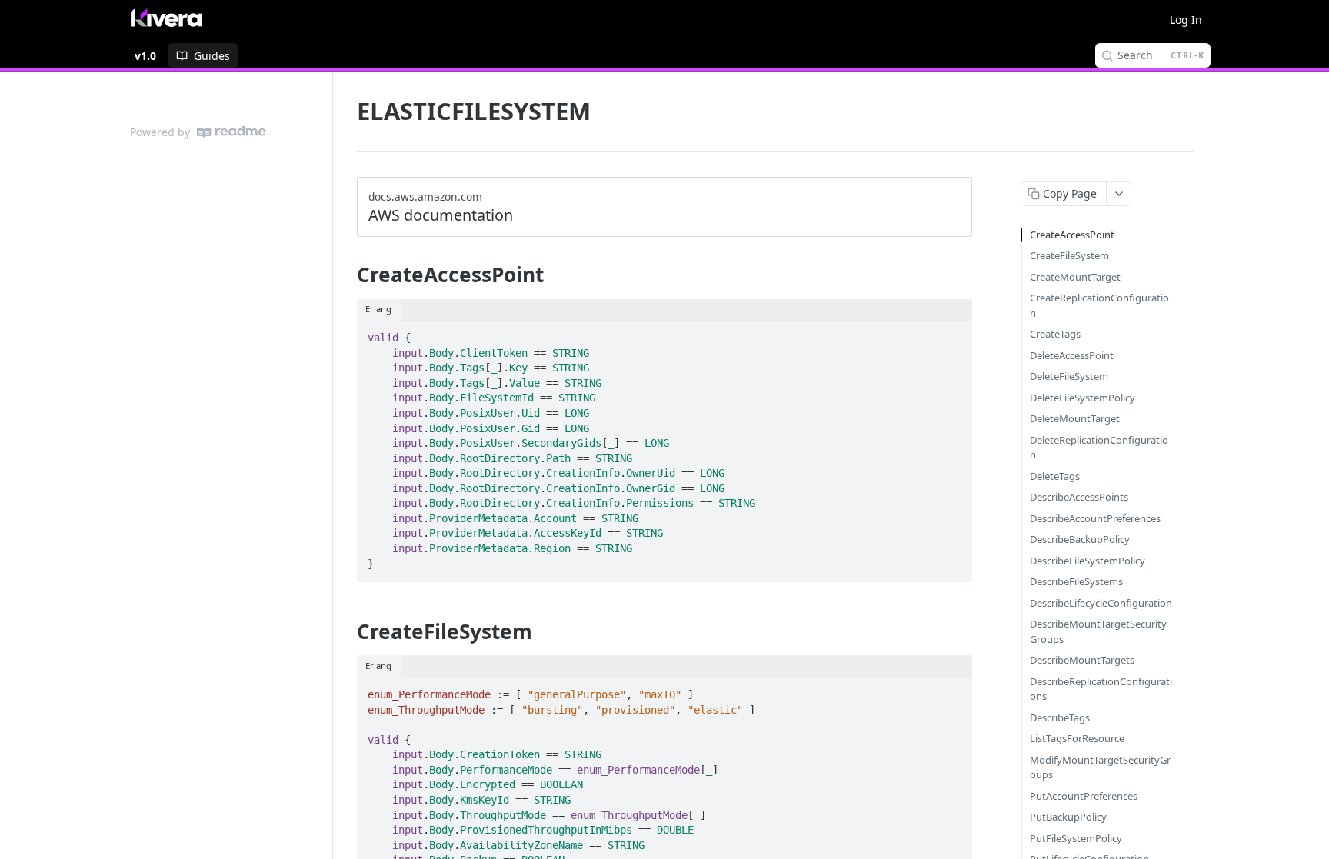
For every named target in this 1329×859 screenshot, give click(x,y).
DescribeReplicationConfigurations (1101, 689)
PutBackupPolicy (1068, 817)
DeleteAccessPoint (1072, 355)
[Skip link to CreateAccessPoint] (346, 274)
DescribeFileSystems (1076, 581)
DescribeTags (1060, 717)
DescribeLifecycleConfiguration (1101, 603)
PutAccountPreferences (1083, 796)
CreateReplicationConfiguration (1099, 305)
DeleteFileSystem (1069, 376)
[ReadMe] (231, 132)
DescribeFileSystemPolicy (1087, 561)
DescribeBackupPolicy (1080, 539)
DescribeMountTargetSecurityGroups (1098, 631)
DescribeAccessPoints (1079, 497)
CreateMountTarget (1075, 277)
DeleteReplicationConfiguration (1099, 447)
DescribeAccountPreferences (1095, 518)
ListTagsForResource (1077, 738)
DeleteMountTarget (1075, 418)
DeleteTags (1055, 476)
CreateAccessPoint (1072, 234)
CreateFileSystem (1069, 255)
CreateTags (1055, 334)
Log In (1186, 19)
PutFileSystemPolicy (1076, 838)
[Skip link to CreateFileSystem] (346, 631)
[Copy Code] (953, 333)
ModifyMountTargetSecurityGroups (1100, 767)
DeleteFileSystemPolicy (1082, 398)
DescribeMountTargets (1082, 660)
